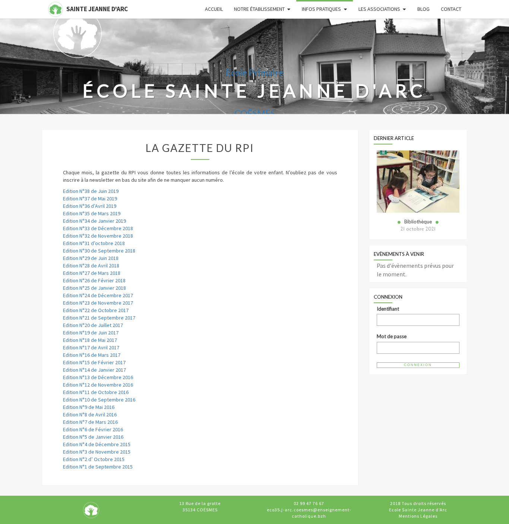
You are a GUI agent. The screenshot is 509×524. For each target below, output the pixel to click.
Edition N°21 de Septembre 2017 (99, 317)
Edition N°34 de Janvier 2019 (94, 220)
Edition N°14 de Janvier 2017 (94, 369)
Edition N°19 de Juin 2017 (90, 332)
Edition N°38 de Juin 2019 (90, 191)
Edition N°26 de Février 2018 (94, 280)
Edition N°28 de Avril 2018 (91, 265)
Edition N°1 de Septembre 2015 (98, 466)
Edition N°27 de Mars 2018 (91, 273)
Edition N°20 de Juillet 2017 (93, 325)
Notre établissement (259, 9)
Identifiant (388, 309)
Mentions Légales (418, 516)
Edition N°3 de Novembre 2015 (96, 451)
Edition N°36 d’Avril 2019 (89, 206)
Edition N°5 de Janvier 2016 (93, 437)
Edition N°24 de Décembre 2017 (98, 295)
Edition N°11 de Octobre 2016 (96, 392)
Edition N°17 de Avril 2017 (91, 347)
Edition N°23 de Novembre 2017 (98, 302)
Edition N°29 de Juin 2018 (90, 258)
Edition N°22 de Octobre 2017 (96, 310)
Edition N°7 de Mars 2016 (90, 422)
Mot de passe (392, 336)
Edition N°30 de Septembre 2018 (99, 250)
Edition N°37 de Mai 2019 (90, 198)
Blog (423, 9)
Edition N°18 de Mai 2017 (90, 340)
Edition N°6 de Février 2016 (93, 429)
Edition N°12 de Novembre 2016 (98, 384)
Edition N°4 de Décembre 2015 (96, 444)
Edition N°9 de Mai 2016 (88, 407)
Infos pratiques (321, 9)
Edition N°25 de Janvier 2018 (94, 288)
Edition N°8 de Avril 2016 (90, 414)
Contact (451, 9)
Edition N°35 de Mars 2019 (91, 213)
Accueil (214, 9)
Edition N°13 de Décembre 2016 (98, 377)
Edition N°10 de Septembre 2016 (99, 399)
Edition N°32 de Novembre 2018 (98, 235)
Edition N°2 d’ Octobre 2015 (93, 459)
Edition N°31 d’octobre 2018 (94, 243)
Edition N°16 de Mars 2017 (91, 355)
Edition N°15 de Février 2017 (94, 362)
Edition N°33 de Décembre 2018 (98, 228)
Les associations (379, 9)
